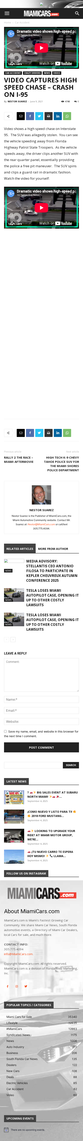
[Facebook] (30, 116)
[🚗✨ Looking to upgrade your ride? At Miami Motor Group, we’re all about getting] (14, 836)
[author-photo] (41, 504)
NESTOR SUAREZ (17, 101)
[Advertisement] (41, 283)
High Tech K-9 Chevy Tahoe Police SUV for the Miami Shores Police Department (61, 463)
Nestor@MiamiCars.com (41, 524)
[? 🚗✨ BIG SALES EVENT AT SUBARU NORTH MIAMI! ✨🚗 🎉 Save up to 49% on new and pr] (14, 797)
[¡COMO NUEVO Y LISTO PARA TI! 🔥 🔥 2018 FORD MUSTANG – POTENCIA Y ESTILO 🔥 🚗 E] (14, 817)
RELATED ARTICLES (19, 549)
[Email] (21, 116)
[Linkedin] (58, 116)
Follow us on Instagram (26, 873)
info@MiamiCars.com (18, 954)
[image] (41, 893)
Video (56, 73)
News (47, 73)
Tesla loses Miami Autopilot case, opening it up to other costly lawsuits (52, 597)
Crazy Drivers (32, 73)
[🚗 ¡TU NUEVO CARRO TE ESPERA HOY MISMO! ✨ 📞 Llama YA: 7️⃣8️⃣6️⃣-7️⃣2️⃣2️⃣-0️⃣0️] (14, 857)
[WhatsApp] (67, 116)
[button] (6, 13)
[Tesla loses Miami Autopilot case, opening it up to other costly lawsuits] (14, 595)
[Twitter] (39, 116)
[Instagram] (16, 986)
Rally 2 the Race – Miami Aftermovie (18, 459)
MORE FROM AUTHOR (53, 549)
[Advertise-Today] (41, 4)
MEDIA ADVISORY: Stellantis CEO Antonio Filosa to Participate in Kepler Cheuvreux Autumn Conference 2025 (52, 571)
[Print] (49, 116)
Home (7, 22)
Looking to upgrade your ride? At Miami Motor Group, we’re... (51, 835)
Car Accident (22, 22)
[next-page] (13, 639)
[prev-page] (6, 639)
